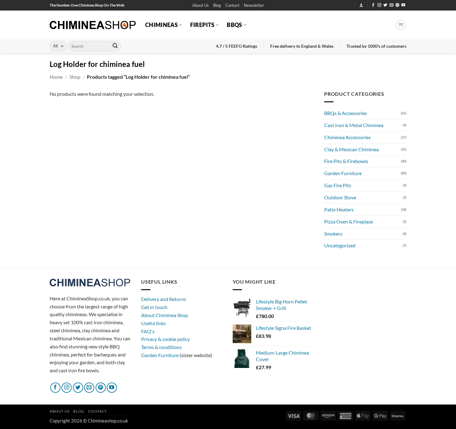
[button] (254, 5)
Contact (232, 5)
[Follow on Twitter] (385, 5)
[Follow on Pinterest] (397, 5)
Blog (217, 5)
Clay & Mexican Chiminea (351, 149)
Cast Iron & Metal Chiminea (353, 125)
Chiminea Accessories (347, 137)
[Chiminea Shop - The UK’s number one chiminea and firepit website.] (93, 25)
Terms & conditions (161, 347)
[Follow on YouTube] (403, 5)
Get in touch (154, 307)
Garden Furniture (343, 173)
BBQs (234, 24)
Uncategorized (339, 245)
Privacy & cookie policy (165, 339)
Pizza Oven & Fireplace (348, 221)
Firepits (202, 24)
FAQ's (147, 331)
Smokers (333, 234)
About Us (200, 5)
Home (56, 77)
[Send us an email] (391, 5)
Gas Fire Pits (337, 185)
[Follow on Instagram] (379, 5)
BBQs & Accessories (345, 113)
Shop (74, 77)
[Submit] (115, 46)
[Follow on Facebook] (373, 5)
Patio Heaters (339, 209)
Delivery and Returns (163, 299)
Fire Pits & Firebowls (346, 161)
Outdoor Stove (340, 197)
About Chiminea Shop (164, 315)
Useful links (153, 323)
